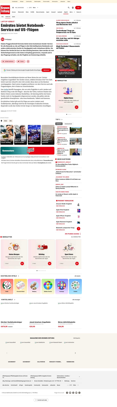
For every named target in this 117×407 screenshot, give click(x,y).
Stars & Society (40, 12)
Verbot (6, 89)
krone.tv (79, 12)
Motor (71, 12)
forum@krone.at (42, 163)
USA (11, 120)
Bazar (69, 1)
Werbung (66, 381)
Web (2, 16)
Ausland (60, 12)
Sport (47, 12)
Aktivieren (46, 70)
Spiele (13, 16)
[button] (74, 12)
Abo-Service (5, 385)
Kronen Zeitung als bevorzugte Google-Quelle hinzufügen (27, 70)
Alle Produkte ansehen (72, 234)
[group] (6, 135)
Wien (27, 12)
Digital (66, 12)
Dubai (5, 120)
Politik (32, 12)
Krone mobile (46, 1)
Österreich (21, 12)
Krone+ (14, 12)
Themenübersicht (48, 160)
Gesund (53, 12)
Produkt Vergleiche (65, 201)
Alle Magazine (76, 338)
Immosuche (55, 1)
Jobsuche (62, 1)
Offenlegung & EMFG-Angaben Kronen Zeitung (40, 376)
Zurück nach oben (41, 400)
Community (29, 1)
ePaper (21, 1)
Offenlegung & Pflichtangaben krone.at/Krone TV (14, 376)
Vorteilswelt (14, 1)
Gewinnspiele (37, 1)
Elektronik (8, 16)
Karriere (73, 381)
